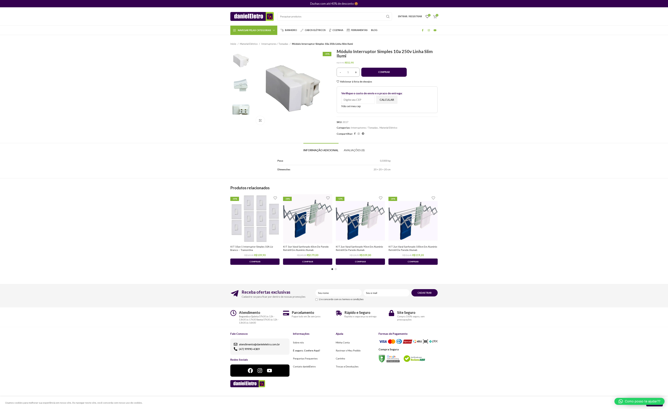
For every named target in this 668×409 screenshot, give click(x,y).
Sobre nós (298, 342)
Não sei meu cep (351, 106)
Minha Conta (343, 342)
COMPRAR (384, 72)
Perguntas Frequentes (305, 358)
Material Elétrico (249, 43)
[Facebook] (250, 370)
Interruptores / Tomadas (274, 43)
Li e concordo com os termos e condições (341, 299)
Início (233, 43)
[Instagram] (260, 370)
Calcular (387, 99)
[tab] (321, 148)
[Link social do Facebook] (422, 30)
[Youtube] (269, 370)
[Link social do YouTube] (435, 30)
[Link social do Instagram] (428, 30)
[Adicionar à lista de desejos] (275, 198)
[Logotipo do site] (252, 16)
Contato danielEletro (304, 366)
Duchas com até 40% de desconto (332, 3)
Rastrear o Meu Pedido (348, 350)
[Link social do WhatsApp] (359, 133)
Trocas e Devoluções (347, 366)
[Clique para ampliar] (260, 120)
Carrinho (340, 358)
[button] (639, 401)
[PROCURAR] (388, 17)
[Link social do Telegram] (363, 133)
